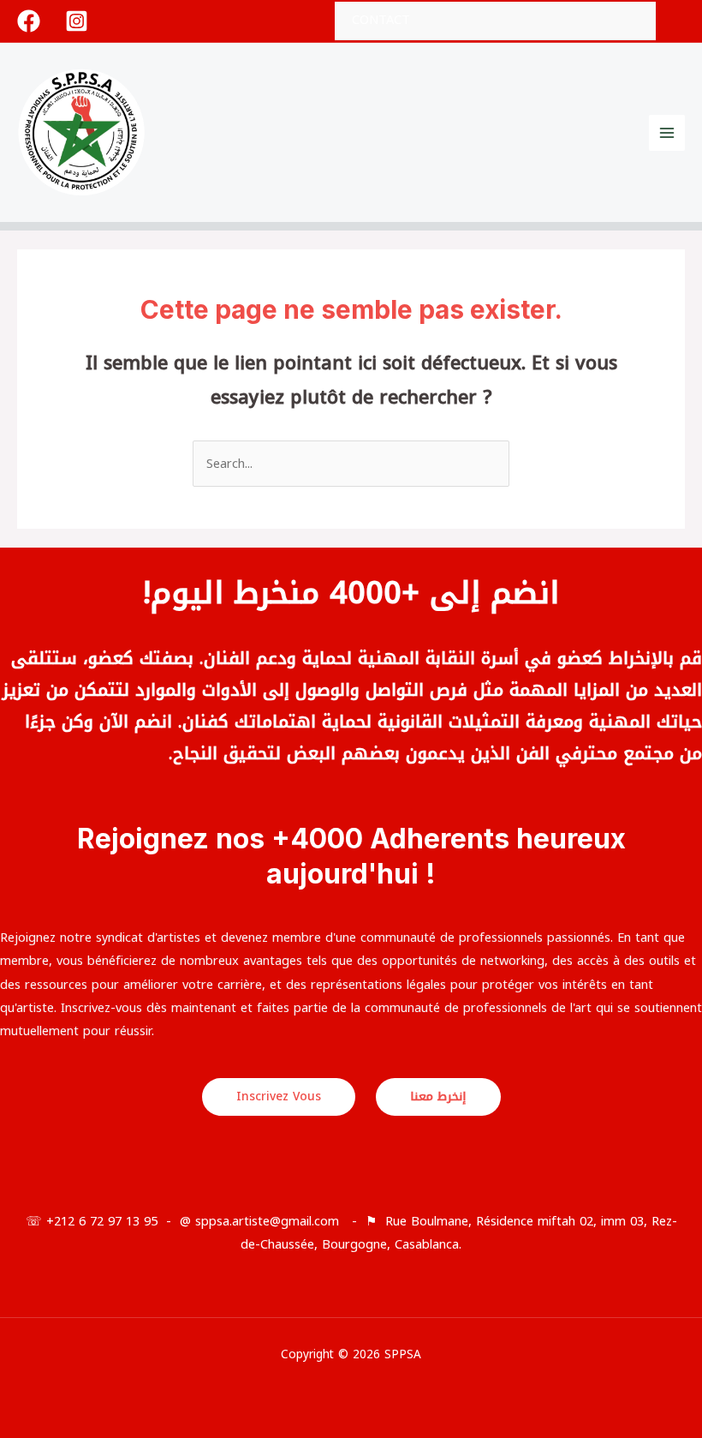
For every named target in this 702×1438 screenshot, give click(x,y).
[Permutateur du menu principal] (667, 133)
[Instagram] (76, 21)
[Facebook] (28, 21)
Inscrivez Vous (278, 1096)
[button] (679, 21)
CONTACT (381, 20)
